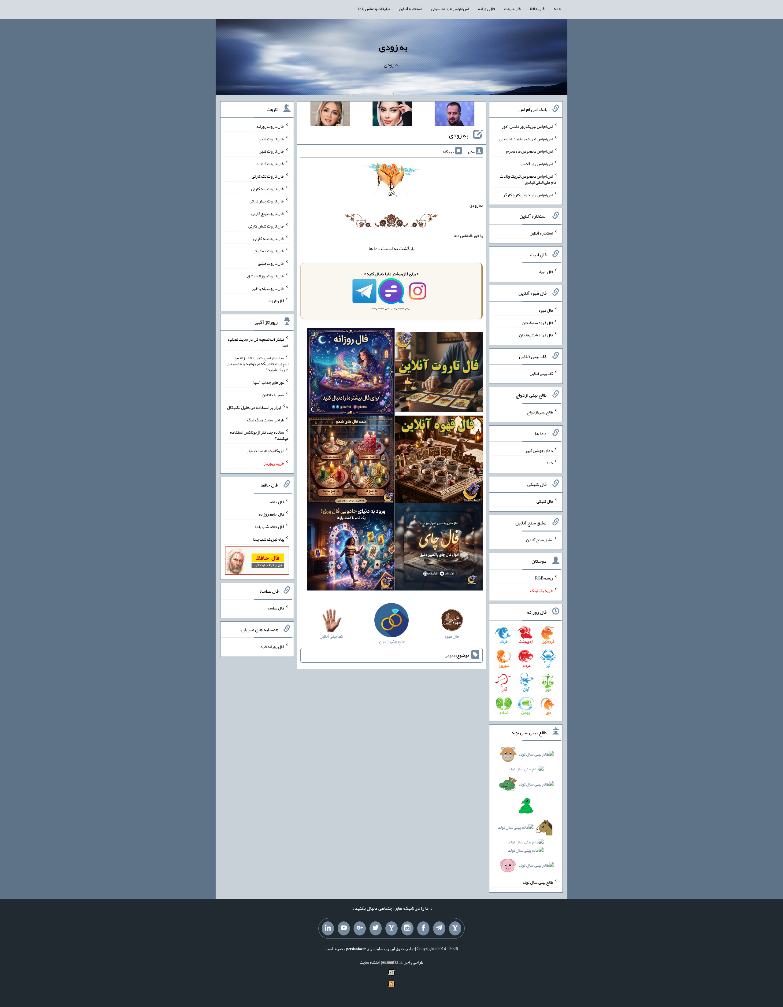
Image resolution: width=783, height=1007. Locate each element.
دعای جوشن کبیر (539, 450)
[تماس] (391, 928)
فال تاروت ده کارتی (268, 250)
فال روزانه (486, 8)
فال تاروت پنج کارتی (267, 213)
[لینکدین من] (328, 928)
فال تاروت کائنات (270, 163)
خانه (557, 8)
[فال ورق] (351, 548)
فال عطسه (275, 608)
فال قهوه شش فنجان (536, 335)
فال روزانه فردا (271, 646)
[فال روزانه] (351, 373)
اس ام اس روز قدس (537, 163)
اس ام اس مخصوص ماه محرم (529, 151)
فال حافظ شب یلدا (269, 526)
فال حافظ (537, 8)
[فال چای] (439, 548)
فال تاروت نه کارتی (268, 238)
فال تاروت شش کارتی (266, 226)
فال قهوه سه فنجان (537, 322)
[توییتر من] (375, 928)
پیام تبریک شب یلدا (268, 539)
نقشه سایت (369, 962)
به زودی (393, 47)
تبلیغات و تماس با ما (374, 8)
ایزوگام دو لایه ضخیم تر (265, 450)
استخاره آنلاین (410, 8)
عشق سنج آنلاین (539, 539)
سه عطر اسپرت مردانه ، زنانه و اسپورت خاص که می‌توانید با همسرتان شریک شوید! (257, 363)
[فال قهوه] (439, 460)
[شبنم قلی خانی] (330, 115)
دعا (377, 248)
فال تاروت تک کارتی (268, 176)
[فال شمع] (351, 460)
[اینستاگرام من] (407, 928)
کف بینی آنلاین (541, 373)
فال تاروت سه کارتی (267, 188)
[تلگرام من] (439, 928)
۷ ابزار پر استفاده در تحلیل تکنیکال (257, 407)
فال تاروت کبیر (271, 138)
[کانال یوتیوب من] (344, 928)
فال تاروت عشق (271, 263)
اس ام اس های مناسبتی (450, 8)
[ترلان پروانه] (392, 115)
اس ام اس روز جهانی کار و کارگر (528, 194)
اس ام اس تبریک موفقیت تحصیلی (526, 138)
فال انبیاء (545, 271)
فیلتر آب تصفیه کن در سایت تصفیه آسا (258, 342)
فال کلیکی (544, 501)
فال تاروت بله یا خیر (268, 288)
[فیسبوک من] (423, 928)
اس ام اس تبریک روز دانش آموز (527, 126)
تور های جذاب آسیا (268, 382)
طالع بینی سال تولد (537, 882)
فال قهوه (546, 310)
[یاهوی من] (455, 928)
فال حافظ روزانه (271, 514)
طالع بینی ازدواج (540, 412)
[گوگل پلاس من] (360, 928)
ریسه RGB (544, 578)
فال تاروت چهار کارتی (267, 201)
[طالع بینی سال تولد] (526, 812)
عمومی (450, 655)
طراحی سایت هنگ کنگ (265, 419)
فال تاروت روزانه (270, 126)
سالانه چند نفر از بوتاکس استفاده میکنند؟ (259, 435)
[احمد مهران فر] (454, 115)
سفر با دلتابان (273, 395)
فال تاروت (512, 8)
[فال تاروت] (439, 373)
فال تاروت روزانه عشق (265, 276)
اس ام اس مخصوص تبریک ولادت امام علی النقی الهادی (528, 179)
